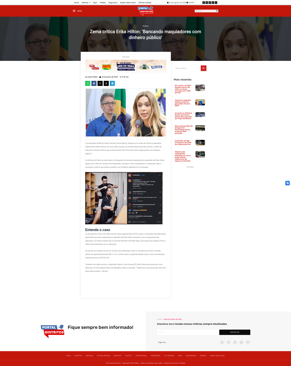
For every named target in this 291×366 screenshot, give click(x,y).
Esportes (78, 355)
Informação (155, 355)
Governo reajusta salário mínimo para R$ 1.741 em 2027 (183, 103)
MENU (79, 11)
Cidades (203, 355)
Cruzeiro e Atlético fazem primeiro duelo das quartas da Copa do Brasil (183, 116)
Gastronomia (191, 355)
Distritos (85, 2)
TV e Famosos (169, 355)
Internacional (141, 355)
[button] (87, 83)
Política (103, 2)
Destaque (89, 355)
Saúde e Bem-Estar (128, 2)
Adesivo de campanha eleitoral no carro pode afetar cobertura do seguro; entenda (183, 156)
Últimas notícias (144, 2)
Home (76, 2)
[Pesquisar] (217, 11)
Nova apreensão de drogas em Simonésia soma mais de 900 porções (184, 129)
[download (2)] (125, 66)
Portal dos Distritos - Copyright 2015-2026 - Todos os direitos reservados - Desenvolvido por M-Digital (145, 363)
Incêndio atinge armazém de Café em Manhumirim (183, 142)
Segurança (112, 2)
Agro (95, 2)
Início (68, 355)
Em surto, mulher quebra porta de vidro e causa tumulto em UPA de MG (183, 89)
